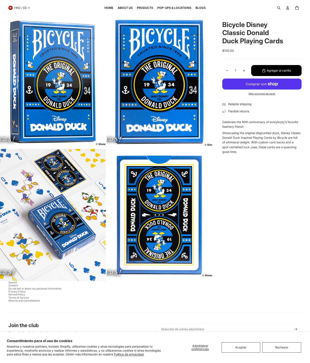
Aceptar (241, 347)
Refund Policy (16, 294)
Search (12, 282)
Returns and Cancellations (24, 300)
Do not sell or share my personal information (34, 288)
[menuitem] (108, 7)
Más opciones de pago (262, 93)
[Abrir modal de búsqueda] (278, 7)
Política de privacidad (129, 354)
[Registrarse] (296, 329)
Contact (13, 285)
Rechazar (281, 347)
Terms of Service (18, 297)
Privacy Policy (17, 291)
